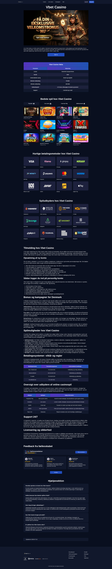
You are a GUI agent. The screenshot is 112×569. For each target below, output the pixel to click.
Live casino (46, 103)
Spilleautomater (79, 103)
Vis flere (56, 472)
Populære (30, 103)
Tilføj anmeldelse (81, 452)
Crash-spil (63, 103)
